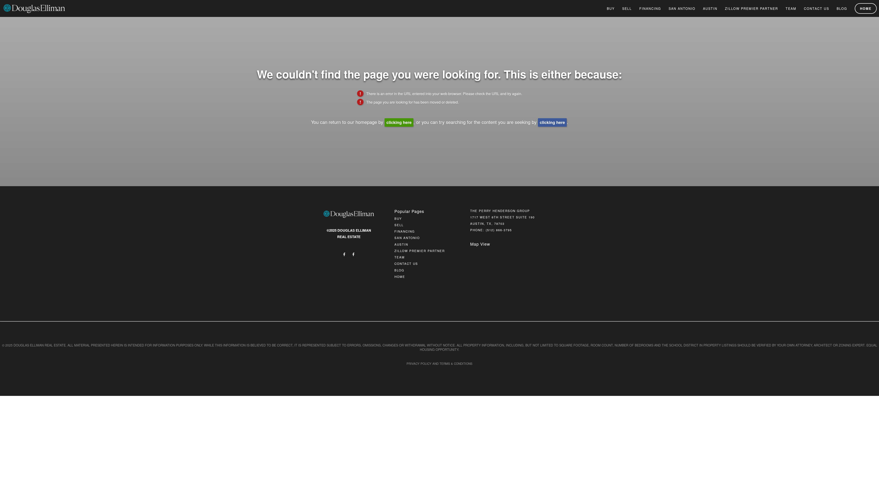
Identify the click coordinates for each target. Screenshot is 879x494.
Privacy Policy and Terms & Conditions (439, 363)
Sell (627, 8)
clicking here (399, 122)
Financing (650, 8)
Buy (611, 8)
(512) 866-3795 (499, 230)
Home (865, 8)
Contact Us (816, 8)
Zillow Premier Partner (751, 8)
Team (791, 8)
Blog (842, 8)
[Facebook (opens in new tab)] (344, 254)
